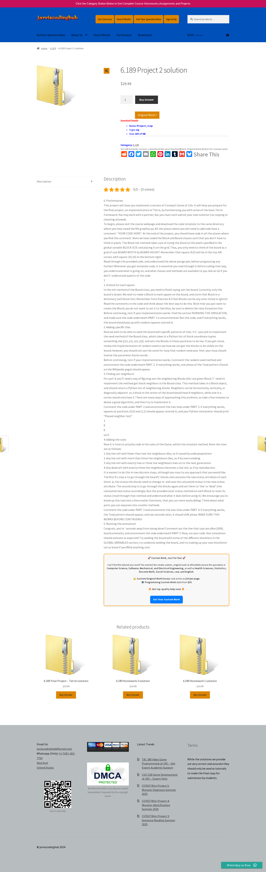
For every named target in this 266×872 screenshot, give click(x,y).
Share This (206, 154)
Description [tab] (44, 181)
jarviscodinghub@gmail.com (54, 749)
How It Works (124, 19)
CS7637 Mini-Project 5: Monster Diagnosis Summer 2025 (159, 790)
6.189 (53, 48)
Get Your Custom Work (166, 599)
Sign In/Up (171, 19)
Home (44, 48)
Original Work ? (147, 115)
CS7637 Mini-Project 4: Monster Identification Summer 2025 (156, 805)
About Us (77, 35)
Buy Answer (146, 99)
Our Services (105, 19)
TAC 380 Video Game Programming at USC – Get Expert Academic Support (158, 763)
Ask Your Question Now (148, 19)
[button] (106, 71)
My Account (145, 35)
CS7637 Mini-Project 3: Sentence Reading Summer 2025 (158, 820)
